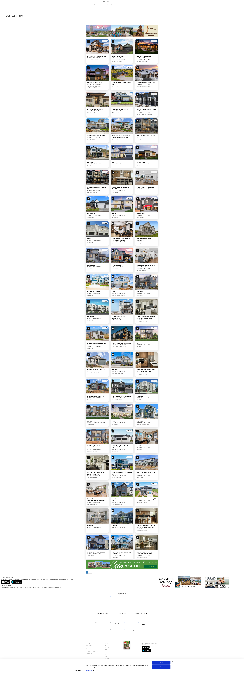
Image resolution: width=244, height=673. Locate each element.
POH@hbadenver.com (91, 655)
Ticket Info (107, 647)
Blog (106, 652)
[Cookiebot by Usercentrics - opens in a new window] (77, 670)
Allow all (161, 662)
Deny (161, 666)
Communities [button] (96, 4)
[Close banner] (172, 661)
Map (93, 4)
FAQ (106, 649)
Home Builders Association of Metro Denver (119, 1)
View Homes (88, 4)
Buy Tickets (4, 590)
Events (106, 651)
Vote (112, 4)
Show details (89, 670)
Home (106, 642)
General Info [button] (103, 4)
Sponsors (109, 4)
